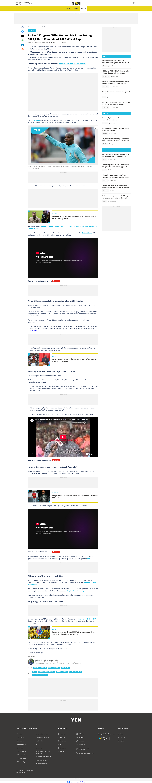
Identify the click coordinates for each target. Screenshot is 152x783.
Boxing (76, 8)
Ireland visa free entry (46, 672)
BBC (88, 559)
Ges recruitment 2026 (40, 675)
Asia (104, 97)
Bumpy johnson (62, 672)
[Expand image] (96, 127)
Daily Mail (33, 331)
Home (29, 27)
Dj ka (34, 672)
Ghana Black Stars (40, 667)
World (104, 159)
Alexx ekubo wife (75, 672)
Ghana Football (53, 667)
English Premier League (76, 591)
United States (87, 233)
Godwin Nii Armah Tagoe (51, 42)
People (105, 180)
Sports (69, 8)
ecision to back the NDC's (86, 619)
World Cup (65, 667)
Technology (106, 66)
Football (83, 8)
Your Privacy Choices (78, 782)
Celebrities (106, 86)
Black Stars (35, 120)
